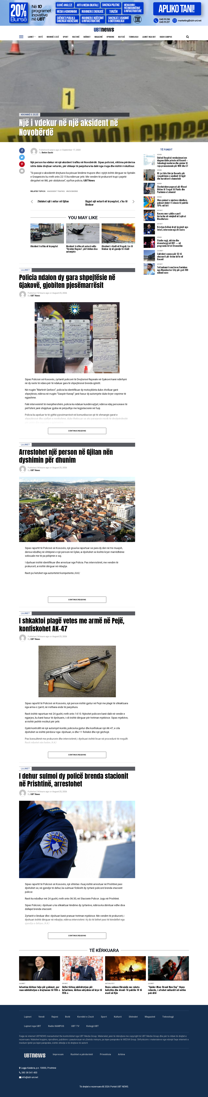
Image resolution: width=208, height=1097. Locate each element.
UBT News (35, 296)
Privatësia (105, 1054)
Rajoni (55, 1016)
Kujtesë (121, 36)
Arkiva (121, 1054)
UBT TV (75, 1026)
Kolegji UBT (92, 1026)
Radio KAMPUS (56, 1026)
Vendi (41, 1016)
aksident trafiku (56, 191)
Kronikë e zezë (53, 36)
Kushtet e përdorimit (82, 1054)
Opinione (110, 36)
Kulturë (75, 36)
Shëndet (87, 36)
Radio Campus (166, 36)
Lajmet (31, 36)
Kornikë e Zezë (85, 1016)
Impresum (58, 1054)
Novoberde (72, 191)
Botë (40, 36)
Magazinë (99, 36)
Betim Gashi (47, 152)
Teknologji (133, 36)
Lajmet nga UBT (149, 36)
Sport (65, 36)
